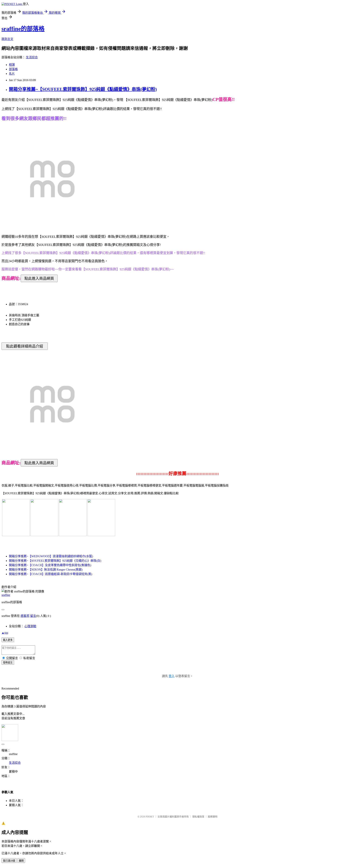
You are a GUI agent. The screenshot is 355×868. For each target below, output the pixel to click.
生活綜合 (32, 57)
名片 (12, 73)
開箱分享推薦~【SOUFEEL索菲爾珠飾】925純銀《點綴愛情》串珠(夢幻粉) (83, 89)
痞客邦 (25, 615)
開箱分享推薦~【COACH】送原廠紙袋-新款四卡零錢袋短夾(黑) (50, 574)
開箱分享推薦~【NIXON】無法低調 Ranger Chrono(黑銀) (45, 569)
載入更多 (8, 640)
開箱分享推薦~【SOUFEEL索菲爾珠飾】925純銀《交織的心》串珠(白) (55, 560)
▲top (4, 632)
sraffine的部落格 (23, 28)
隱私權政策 (198, 816)
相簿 (12, 64)
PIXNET (150, 816)
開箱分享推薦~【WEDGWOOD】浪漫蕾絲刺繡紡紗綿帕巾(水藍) (51, 556)
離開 (21, 860)
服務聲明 (212, 816)
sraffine (5, 595)
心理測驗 (30, 626)
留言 (33, 615)
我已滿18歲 (9, 860)
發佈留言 (8, 662)
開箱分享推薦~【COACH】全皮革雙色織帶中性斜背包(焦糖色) (50, 565)
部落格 (13, 69)
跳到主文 (7, 39)
